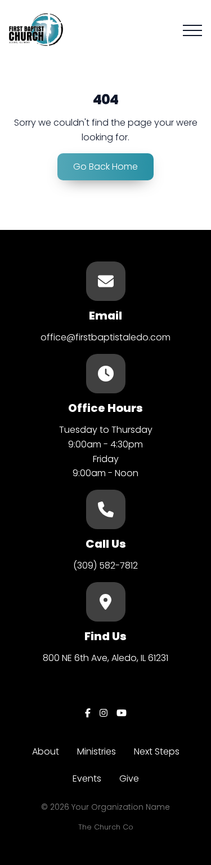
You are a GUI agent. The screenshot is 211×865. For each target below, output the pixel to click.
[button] (192, 30)
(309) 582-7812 (105, 565)
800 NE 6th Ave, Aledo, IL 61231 (105, 657)
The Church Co (105, 827)
